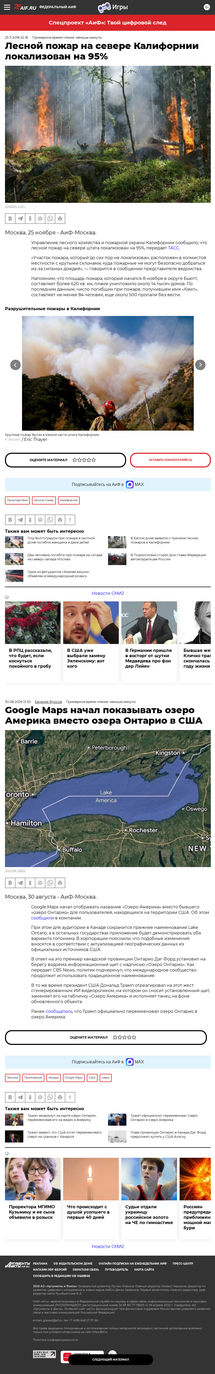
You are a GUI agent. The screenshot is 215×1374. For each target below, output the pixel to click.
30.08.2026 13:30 (18, 702)
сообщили (42, 917)
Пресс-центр (183, 1263)
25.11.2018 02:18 (16, 37)
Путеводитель (116, 1269)
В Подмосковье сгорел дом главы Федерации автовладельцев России (168, 557)
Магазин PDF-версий (50, 1269)
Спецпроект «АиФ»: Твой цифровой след (107, 22)
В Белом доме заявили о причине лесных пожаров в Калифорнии (164, 540)
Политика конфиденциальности (55, 1340)
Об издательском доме (73, 1263)
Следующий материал (110, 1359)
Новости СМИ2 (108, 593)
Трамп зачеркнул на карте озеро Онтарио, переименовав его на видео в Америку (62, 1118)
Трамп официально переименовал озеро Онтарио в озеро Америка (164, 1118)
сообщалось (59, 1011)
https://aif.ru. (100, 1332)
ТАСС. (174, 247)
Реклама (40, 1263)
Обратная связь (86, 1269)
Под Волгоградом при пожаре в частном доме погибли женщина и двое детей (61, 540)
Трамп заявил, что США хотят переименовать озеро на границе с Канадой (64, 1134)
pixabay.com (15, 206)
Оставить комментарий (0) (170, 460)
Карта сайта (144, 1269)
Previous (15, 365)
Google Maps (15, 870)
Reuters (14, 439)
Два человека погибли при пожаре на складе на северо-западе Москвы (65, 557)
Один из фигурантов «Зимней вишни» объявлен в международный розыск (58, 574)
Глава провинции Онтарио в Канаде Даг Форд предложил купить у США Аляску (168, 1134)
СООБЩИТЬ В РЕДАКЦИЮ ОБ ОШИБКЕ (61, 1276)
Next (200, 365)
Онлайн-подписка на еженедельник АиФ (133, 1263)
